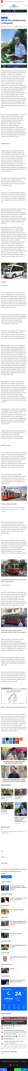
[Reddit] (21, 739)
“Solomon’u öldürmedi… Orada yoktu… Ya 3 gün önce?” (18, 898)
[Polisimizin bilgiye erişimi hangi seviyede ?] (5, 947)
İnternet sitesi (4, 863)
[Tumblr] (14, 739)
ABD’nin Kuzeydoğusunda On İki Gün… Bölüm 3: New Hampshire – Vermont (18, 923)
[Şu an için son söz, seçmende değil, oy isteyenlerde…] (5, 982)
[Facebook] (3, 739)
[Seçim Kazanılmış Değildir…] (5, 911)
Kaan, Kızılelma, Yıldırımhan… (19, 797)
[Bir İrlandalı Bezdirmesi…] (7, 805)
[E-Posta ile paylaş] (14, 742)
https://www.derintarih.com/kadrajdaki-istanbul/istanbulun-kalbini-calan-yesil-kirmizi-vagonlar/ (13, 509)
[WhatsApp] (7, 742)
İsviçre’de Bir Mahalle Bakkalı (6, 797)
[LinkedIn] (10, 739)
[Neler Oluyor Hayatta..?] (5, 935)
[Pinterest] (17, 739)
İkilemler (12, 968)
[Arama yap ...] (26, 6)
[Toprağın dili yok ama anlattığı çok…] (5, 959)
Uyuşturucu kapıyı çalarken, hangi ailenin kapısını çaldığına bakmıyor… (18, 887)
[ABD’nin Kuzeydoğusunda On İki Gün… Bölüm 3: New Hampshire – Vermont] (5, 923)
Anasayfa (4, 14)
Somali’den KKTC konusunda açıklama (12, 1)
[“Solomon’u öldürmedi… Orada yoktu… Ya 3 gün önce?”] (5, 900)
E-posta (3, 857)
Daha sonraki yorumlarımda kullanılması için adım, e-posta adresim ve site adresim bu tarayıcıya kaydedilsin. (14, 871)
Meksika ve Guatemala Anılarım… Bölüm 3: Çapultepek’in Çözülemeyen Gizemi (21, 819)
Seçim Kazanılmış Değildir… (17, 909)
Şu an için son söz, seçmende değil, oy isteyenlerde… (17, 980)
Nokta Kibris (24, 1061)
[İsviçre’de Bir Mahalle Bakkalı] (7, 792)
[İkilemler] (5, 970)
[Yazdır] (17, 742)
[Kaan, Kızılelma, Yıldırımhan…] (21, 792)
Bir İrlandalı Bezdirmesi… (4, 811)
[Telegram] (10, 742)
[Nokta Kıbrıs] (14, 5)
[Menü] (2, 6)
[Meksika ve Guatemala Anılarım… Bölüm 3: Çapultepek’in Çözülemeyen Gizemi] (21, 809)
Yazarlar (9, 14)
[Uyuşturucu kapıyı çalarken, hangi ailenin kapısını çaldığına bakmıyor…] (5, 888)
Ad (2, 851)
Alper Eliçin (13, 14)
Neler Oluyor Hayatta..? (16, 933)
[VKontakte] (3, 742)
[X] (7, 739)
